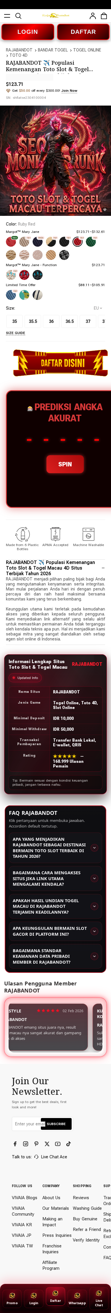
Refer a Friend (87, 1229)
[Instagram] (26, 1144)
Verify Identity (86, 1240)
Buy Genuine (85, 1219)
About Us (51, 1197)
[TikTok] (69, 1144)
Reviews (81, 1197)
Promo (12, 1303)
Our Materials (55, 1208)
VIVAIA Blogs (24, 1197)
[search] (18, 15)
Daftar (55, 1300)
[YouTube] (58, 1144)
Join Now (69, 91)
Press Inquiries (57, 1235)
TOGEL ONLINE (87, 50)
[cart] (103, 15)
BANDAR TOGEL (53, 50)
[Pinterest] (37, 1144)
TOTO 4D (18, 55)
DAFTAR (83, 32)
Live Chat (99, 1302)
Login (33, 1303)
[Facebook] (16, 1144)
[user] (92, 15)
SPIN (65, 464)
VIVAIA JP (21, 1235)
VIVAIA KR (22, 1224)
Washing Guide (87, 1208)
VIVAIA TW (22, 1246)
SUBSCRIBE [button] (56, 1124)
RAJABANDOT (19, 50)
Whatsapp (77, 1303)
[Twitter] (48, 1144)
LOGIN (27, 32)
